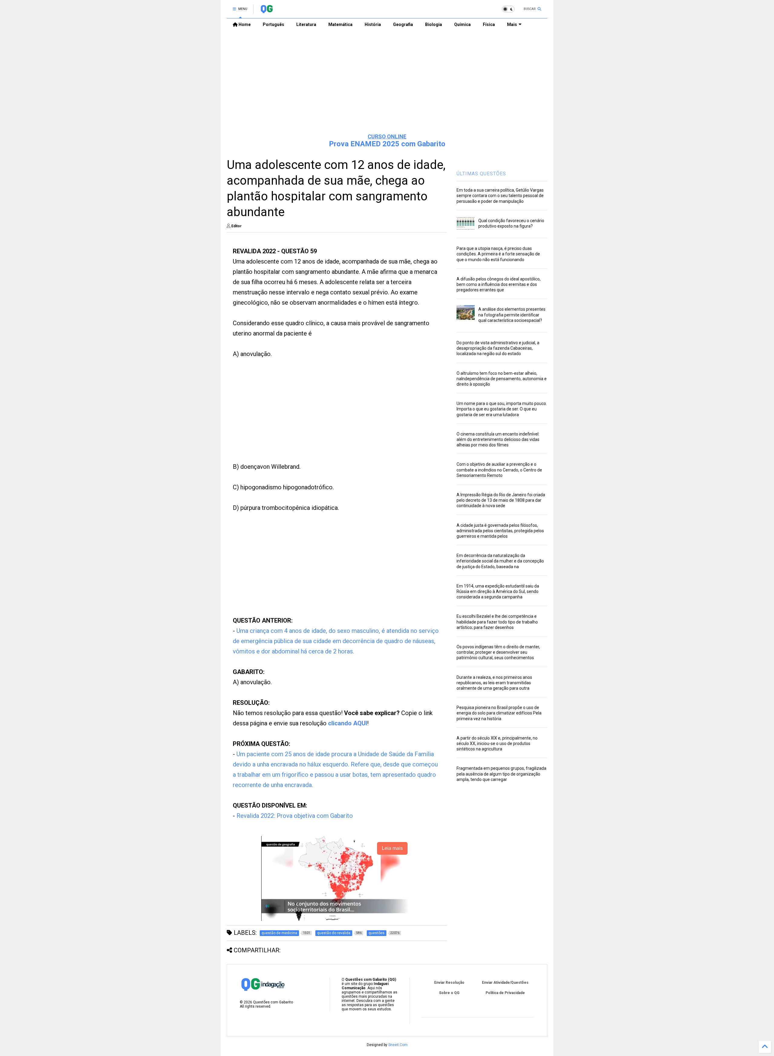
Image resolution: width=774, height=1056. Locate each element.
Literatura (306, 24)
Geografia (403, 24)
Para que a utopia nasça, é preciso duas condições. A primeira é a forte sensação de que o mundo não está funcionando (498, 254)
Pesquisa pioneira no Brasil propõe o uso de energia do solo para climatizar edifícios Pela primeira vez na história (499, 713)
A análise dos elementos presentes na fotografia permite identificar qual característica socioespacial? (511, 314)
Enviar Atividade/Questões (505, 982)
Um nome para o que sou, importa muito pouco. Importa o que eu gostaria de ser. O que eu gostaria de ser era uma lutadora (502, 409)
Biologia (433, 24)
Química (462, 24)
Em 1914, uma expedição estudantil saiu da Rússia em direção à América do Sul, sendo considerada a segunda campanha (498, 591)
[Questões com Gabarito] (266, 10)
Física (489, 24)
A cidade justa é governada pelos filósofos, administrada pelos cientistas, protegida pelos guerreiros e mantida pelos (500, 531)
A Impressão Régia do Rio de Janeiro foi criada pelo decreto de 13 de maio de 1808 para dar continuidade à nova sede (501, 500)
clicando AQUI (347, 723)
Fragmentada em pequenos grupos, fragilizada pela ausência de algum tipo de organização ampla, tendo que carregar (501, 774)
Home (244, 24)
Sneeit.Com (398, 1045)
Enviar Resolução (449, 982)
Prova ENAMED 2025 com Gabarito (387, 144)
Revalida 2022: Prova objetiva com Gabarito (294, 815)
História (373, 24)
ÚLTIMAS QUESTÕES (481, 174)
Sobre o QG (449, 993)
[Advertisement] (387, 82)
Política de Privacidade (505, 993)
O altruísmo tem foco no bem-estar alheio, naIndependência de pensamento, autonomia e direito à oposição (502, 379)
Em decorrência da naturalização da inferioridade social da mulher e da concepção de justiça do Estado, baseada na (500, 561)
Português (273, 24)
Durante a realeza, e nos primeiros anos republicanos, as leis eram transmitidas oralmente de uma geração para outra (494, 683)
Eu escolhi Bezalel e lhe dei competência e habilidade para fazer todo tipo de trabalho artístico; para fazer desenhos (497, 622)
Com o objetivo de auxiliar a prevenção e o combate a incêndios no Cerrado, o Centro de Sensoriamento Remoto (499, 470)
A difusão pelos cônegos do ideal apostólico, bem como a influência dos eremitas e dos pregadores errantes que (499, 284)
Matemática (340, 24)
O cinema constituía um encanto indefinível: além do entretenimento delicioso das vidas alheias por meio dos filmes (498, 439)
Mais (512, 24)
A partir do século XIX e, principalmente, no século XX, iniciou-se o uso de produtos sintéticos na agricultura (497, 743)
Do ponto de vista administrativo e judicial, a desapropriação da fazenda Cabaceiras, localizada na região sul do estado (498, 348)
